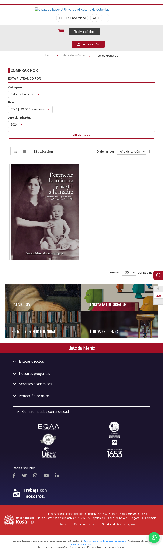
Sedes (63, 524)
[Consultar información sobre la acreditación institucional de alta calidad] (114, 426)
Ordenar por (105, 151)
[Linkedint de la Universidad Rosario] (57, 476)
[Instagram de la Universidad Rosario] (35, 476)
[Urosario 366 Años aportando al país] (114, 453)
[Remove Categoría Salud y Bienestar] (38, 95)
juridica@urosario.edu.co (81, 544)
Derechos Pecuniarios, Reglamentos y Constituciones (104, 541)
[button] (45, 189)
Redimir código (84, 31)
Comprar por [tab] (24, 70)
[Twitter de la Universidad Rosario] (24, 476)
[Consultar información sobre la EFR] (49, 439)
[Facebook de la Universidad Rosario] (14, 476)
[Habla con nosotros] (154, 537)
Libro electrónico (74, 55)
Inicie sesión (89, 44)
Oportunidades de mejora (118, 524)
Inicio (49, 55)
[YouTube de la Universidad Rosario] (46, 476)
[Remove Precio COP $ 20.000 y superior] (49, 110)
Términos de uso (84, 524)
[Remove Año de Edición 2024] (21, 125)
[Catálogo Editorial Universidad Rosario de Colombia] (82, 9)
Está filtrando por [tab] (24, 78)
